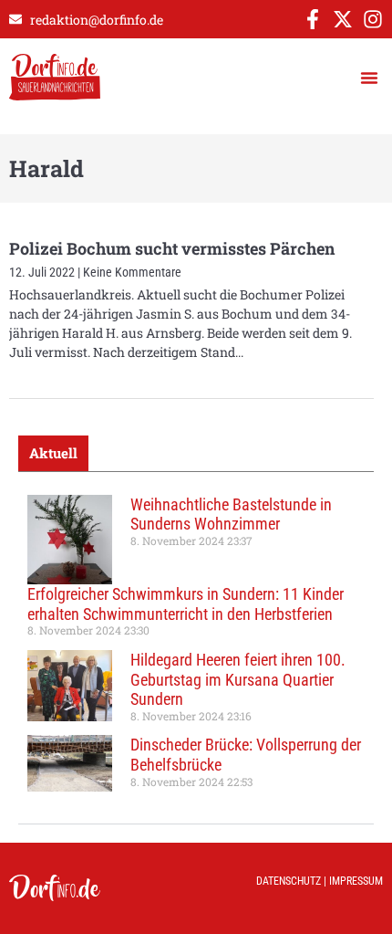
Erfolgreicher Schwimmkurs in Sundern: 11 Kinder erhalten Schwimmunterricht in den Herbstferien (185, 604)
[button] (369, 77)
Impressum (356, 881)
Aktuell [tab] (53, 453)
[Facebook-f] (313, 19)
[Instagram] (373, 19)
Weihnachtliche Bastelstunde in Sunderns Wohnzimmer (231, 514)
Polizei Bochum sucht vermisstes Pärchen (172, 248)
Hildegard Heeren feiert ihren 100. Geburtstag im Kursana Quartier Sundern (238, 679)
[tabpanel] (196, 648)
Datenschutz (288, 881)
